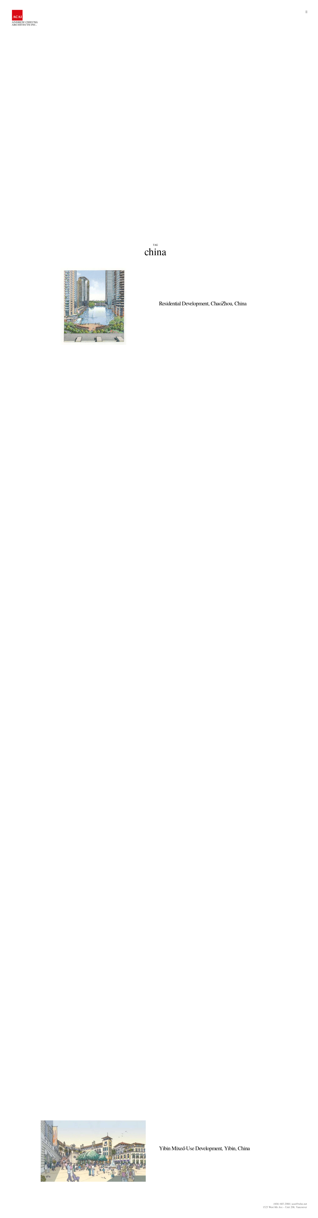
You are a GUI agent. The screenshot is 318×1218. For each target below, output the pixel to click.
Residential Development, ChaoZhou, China (202, 303)
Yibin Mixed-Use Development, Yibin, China (204, 1148)
